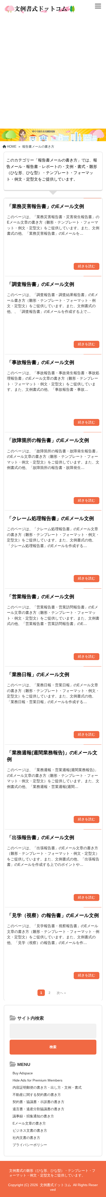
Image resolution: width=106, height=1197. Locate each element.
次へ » (61, 993)
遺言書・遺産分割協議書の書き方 (38, 1109)
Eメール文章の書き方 (29, 1123)
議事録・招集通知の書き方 (33, 1116)
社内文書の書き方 (26, 1138)
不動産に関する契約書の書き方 (37, 1095)
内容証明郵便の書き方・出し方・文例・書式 (47, 1087)
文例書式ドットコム (55, 1185)
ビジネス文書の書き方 (30, 1130)
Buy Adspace (23, 1073)
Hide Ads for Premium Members (37, 1080)
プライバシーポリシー (30, 1145)
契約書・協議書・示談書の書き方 (38, 1102)
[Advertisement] (53, 73)
